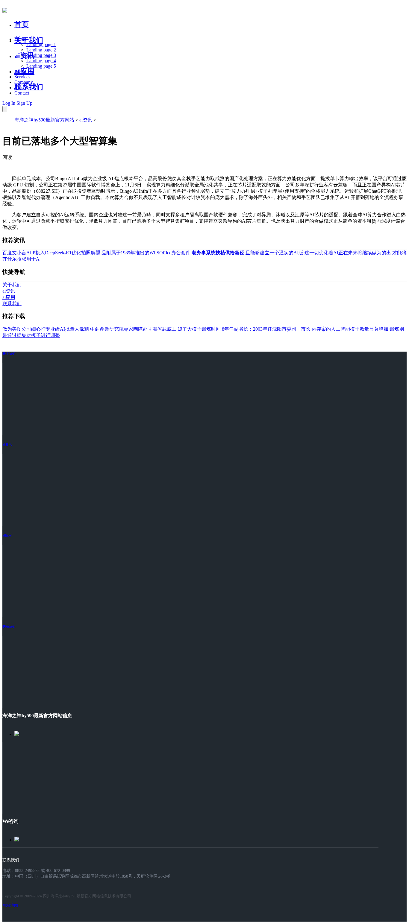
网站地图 (10, 905)
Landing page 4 (41, 60)
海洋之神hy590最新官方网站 (44, 119)
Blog (19, 87)
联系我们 (28, 87)
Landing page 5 (41, 66)
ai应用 (7, 535)
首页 (21, 24)
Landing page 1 (41, 44)
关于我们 (28, 40)
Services (22, 76)
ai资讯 (24, 56)
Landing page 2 (41, 49)
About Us (23, 71)
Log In (8, 103)
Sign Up (24, 103)
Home (20, 39)
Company (23, 82)
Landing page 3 (41, 55)
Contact (21, 92)
